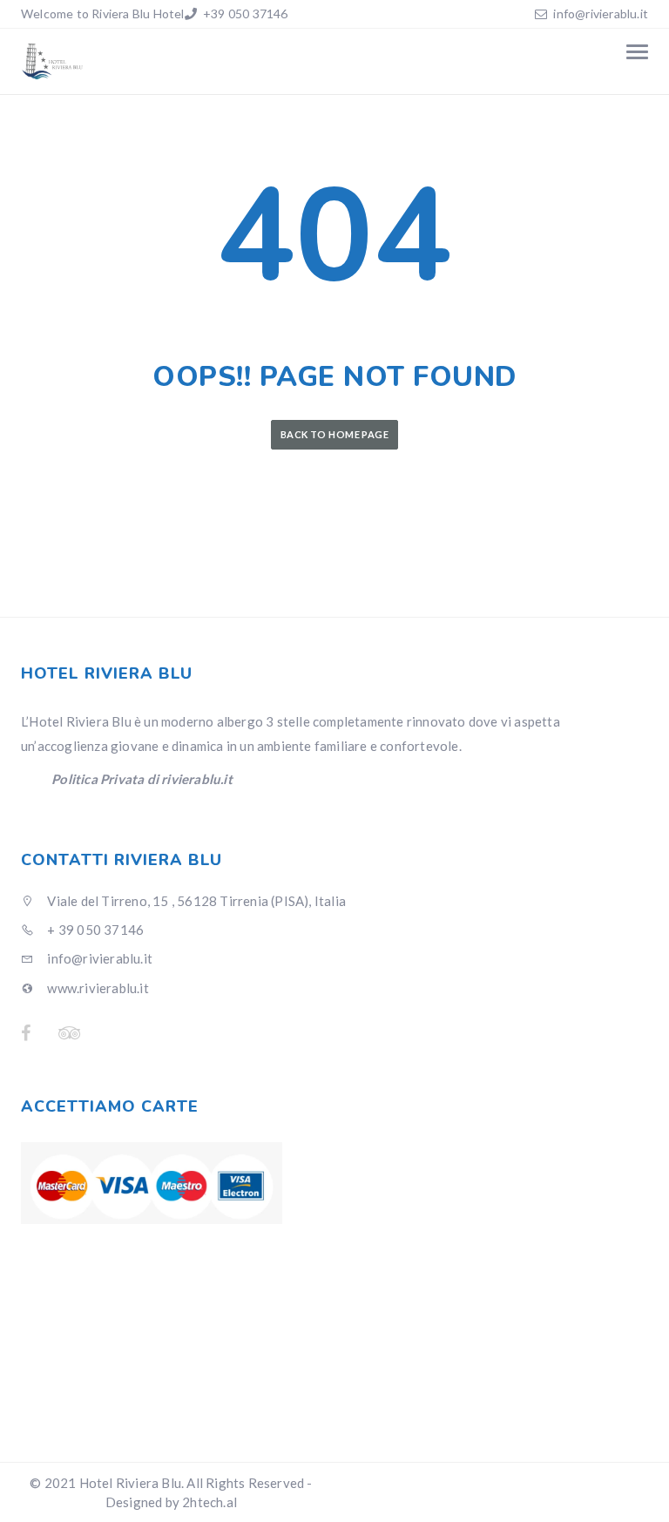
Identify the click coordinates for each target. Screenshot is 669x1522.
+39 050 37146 (244, 13)
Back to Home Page (334, 434)
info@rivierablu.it (600, 13)
